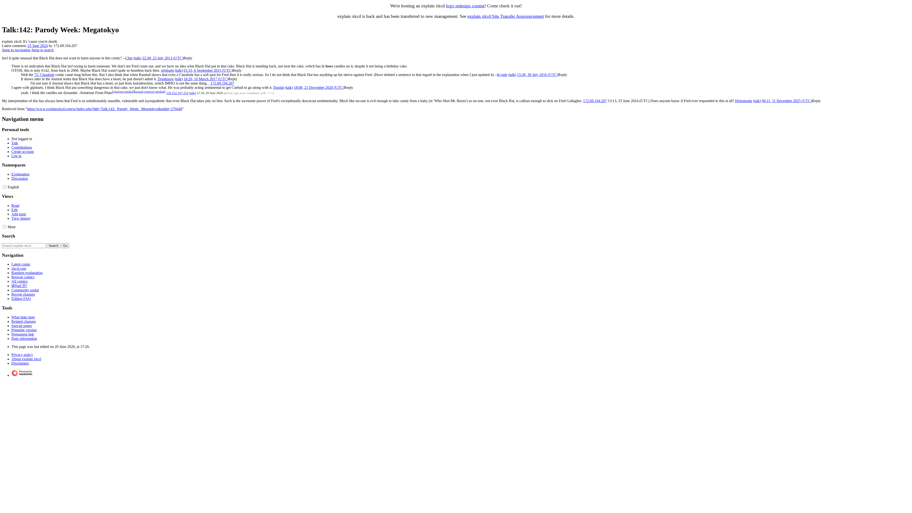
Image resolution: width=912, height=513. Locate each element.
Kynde (502, 75)
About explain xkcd (26, 359)
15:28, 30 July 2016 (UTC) (537, 75)
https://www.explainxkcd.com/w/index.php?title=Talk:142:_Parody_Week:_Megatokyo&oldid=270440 (104, 109)
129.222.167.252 (177, 93)
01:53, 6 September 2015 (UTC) (208, 70)
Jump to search (42, 50)
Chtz (129, 58)
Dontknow (166, 79)
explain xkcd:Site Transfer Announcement (505, 16)
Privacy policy (22, 355)
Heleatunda (743, 101)
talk (137, 58)
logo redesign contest (465, 5)
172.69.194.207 (222, 83)
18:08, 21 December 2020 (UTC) (319, 88)
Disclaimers (20, 363)
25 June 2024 (38, 46)
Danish (278, 88)
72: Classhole (44, 75)
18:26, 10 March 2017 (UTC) (206, 79)
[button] (187, 58)
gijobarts (167, 70)
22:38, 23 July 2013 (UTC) (162, 58)
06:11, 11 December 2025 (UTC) (787, 101)
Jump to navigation (16, 50)
